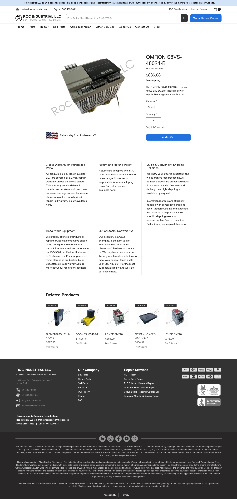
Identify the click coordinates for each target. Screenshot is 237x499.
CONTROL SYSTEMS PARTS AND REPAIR (36, 375)
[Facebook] (118, 438)
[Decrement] (148, 121)
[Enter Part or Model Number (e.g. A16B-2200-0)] (184, 18)
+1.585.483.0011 (67, 9)
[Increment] (158, 121)
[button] (105, 27)
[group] (119, 326)
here (48, 204)
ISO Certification (178, 9)
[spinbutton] (153, 121)
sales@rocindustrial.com (34, 9)
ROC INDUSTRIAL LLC (34, 370)
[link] (218, 9)
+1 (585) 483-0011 (30, 390)
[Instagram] (110, 438)
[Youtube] (126, 438)
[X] (134, 438)
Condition (151, 101)
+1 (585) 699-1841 (30, 395)
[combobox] (168, 107)
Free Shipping (153, 80)
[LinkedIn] (102, 438)
